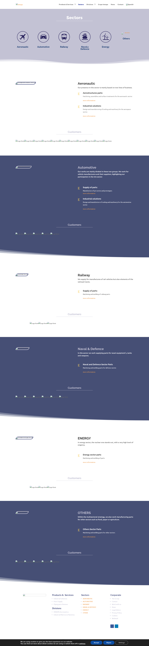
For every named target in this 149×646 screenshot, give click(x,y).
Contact (120, 4)
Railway (64, 47)
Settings (122, 642)
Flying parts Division (61, 604)
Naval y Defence (84, 48)
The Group (115, 599)
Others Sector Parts (92, 529)
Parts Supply (58, 601)
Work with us (116, 604)
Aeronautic (22, 47)
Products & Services (66, 4)
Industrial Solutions (60, 599)
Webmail (115, 618)
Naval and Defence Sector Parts (98, 364)
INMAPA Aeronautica (61, 612)
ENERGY (86, 610)
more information (89, 100)
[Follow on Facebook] (112, 626)
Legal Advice (116, 610)
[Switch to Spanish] (129, 6)
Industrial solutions (92, 106)
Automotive (43, 47)
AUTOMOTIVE (88, 601)
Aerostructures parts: (93, 93)
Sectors (81, 4)
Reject (108, 642)
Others (126, 38)
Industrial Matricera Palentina (64, 615)
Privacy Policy (117, 613)
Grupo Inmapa (103, 4)
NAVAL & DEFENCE (89, 607)
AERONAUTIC (87, 599)
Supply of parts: (90, 187)
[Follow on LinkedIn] (116, 626)
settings (82, 643)
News (113, 4)
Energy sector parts (92, 455)
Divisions (89, 4)
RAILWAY (86, 604)
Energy (105, 47)
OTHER (85, 613)
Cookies (114, 616)
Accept (96, 642)
